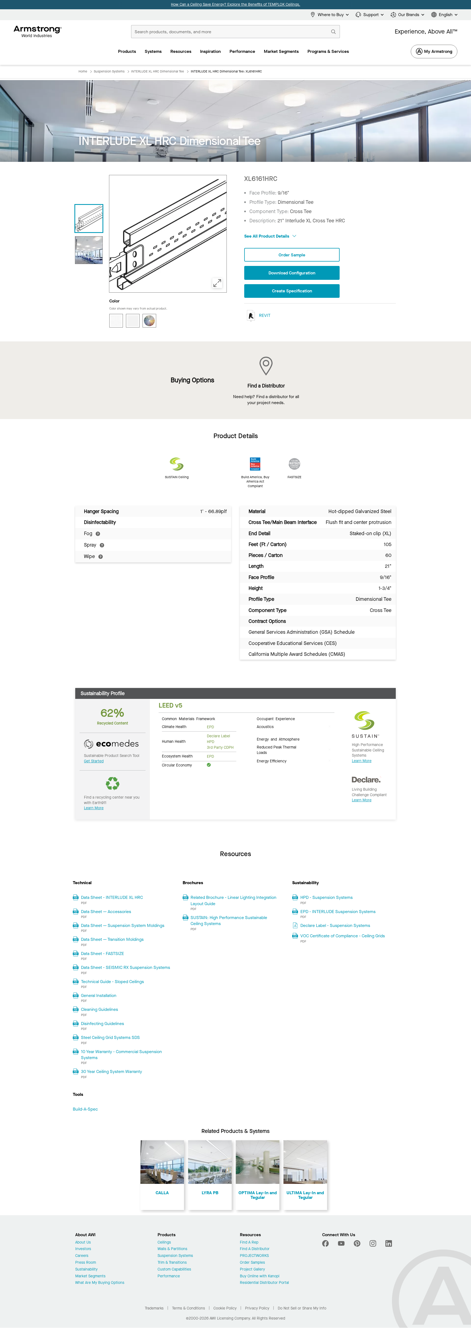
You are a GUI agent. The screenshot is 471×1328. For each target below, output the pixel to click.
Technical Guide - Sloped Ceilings (112, 981)
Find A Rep (249, 1242)
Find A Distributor (255, 1249)
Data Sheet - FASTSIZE (102, 953)
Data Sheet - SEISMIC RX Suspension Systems (125, 967)
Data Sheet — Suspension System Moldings (122, 925)
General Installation (98, 995)
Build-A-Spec (85, 1109)
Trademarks (154, 1308)
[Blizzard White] (116, 321)
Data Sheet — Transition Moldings (112, 939)
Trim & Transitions (172, 1262)
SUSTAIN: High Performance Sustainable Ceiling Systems (229, 920)
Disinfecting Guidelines (102, 1023)
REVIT (264, 315)
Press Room (85, 1262)
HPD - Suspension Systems (326, 897)
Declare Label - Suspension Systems (335, 925)
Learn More (94, 808)
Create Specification (292, 291)
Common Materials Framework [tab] (188, 718)
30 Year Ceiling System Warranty (111, 1071)
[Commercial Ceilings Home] (38, 31)
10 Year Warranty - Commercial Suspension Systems (121, 1054)
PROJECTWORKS (254, 1256)
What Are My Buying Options (99, 1283)
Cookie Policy (225, 1308)
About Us (83, 1242)
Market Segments (90, 1276)
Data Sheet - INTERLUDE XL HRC (112, 897)
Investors (83, 1249)
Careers (81, 1256)
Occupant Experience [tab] (276, 718)
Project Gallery (252, 1269)
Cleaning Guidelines (99, 1009)
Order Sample (292, 255)
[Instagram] (373, 1243)
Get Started (94, 761)
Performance (169, 1276)
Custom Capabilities (174, 1269)
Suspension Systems (175, 1256)
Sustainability (86, 1269)
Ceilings (164, 1242)
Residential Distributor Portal (264, 1283)
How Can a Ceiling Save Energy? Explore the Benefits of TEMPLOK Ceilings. (235, 4)
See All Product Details (267, 236)
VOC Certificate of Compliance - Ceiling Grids (342, 936)
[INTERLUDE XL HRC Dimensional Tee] (88, 250)
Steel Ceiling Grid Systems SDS (110, 1037)
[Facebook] (326, 1243)
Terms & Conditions (188, 1308)
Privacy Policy (257, 1308)
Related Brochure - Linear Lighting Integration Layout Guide (233, 900)
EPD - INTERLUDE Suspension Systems (338, 911)
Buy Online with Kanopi (259, 1276)
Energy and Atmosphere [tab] (278, 739)
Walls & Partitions (172, 1249)
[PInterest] (357, 1243)
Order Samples (252, 1262)
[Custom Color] (149, 321)
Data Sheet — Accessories (106, 911)
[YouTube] (341, 1243)
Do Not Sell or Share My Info (302, 1308)
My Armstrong (438, 51)
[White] (133, 321)
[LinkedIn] (388, 1243)
